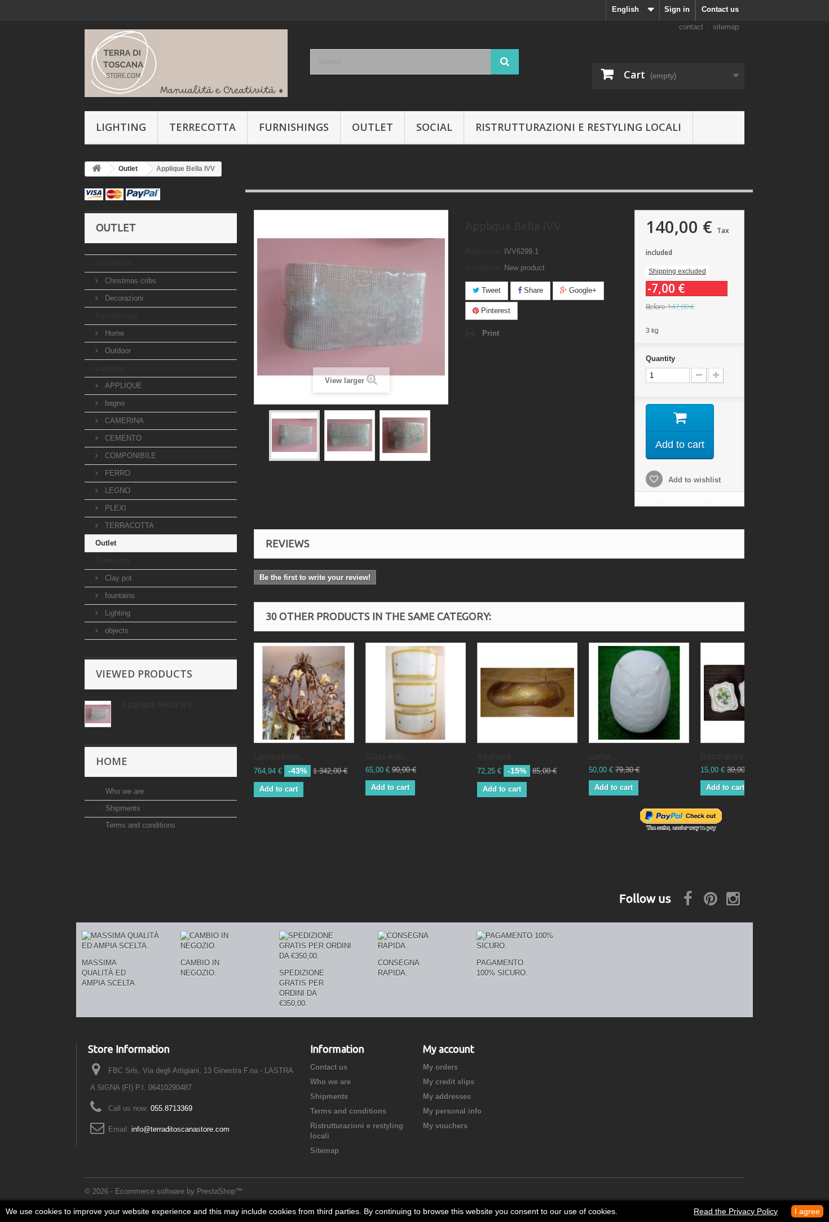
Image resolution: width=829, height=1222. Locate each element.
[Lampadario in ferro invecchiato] (304, 693)
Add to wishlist (693, 480)
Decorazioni (123, 298)
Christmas (113, 263)
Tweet (490, 290)
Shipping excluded (677, 271)
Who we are (123, 791)
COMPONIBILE (129, 455)
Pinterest (494, 310)
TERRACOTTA (128, 525)
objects (116, 630)
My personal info (452, 1111)
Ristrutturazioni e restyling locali (578, 127)
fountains (119, 595)
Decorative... (724, 756)
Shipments (121, 808)
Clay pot (117, 578)
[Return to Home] (96, 169)
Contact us (720, 9)
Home (113, 333)
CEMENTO (122, 438)
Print (490, 333)
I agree (807, 1211)
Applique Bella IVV (157, 704)
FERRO (116, 473)
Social (434, 127)
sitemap (726, 27)
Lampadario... (279, 756)
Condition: (483, 267)
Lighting (121, 127)
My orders (440, 1067)
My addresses (447, 1096)
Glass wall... (386, 756)
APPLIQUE (122, 385)
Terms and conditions (139, 825)
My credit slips (448, 1082)
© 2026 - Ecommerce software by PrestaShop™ (163, 1191)
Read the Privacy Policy (736, 1211)
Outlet (372, 127)
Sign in (677, 9)
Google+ (582, 290)
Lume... (602, 756)
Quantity (660, 358)
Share (532, 290)
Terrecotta (202, 127)
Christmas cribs (129, 280)
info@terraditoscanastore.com (180, 1129)
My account (448, 1048)
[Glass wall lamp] (415, 693)
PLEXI (114, 508)
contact (691, 27)
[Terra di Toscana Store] (189, 63)
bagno (114, 403)
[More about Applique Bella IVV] (98, 714)
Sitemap (324, 1150)
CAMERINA (123, 420)
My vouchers (445, 1126)
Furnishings (294, 127)
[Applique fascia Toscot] (527, 693)
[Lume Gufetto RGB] (639, 693)
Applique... (497, 756)
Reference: (483, 251)
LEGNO (116, 490)
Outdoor (117, 350)
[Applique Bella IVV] (294, 435)
